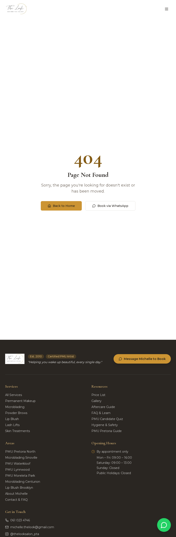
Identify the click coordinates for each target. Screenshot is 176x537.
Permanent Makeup (20, 401)
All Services (13, 395)
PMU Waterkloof (17, 464)
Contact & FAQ (16, 500)
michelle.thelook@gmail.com (32, 527)
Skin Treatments (17, 431)
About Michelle (16, 494)
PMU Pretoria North (20, 452)
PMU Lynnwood (17, 470)
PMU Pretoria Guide (106, 431)
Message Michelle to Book (145, 359)
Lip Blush (12, 419)
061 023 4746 (20, 520)
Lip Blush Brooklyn (19, 488)
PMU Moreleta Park (20, 476)
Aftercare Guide (103, 407)
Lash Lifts (12, 425)
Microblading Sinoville (21, 458)
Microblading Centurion (22, 482)
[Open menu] (166, 9)
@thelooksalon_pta (24, 534)
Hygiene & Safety (104, 425)
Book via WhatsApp (112, 206)
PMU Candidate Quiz (107, 419)
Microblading (14, 407)
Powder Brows (16, 413)
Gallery (96, 401)
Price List (98, 395)
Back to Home (64, 206)
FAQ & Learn (101, 413)
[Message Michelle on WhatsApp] (164, 525)
